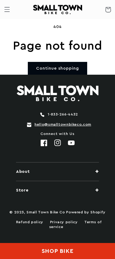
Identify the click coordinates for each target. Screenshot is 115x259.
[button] (7, 9)
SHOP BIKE (58, 251)
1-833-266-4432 (63, 114)
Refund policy (29, 222)
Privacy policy (64, 222)
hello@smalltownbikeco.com (62, 124)
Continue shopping (57, 68)
